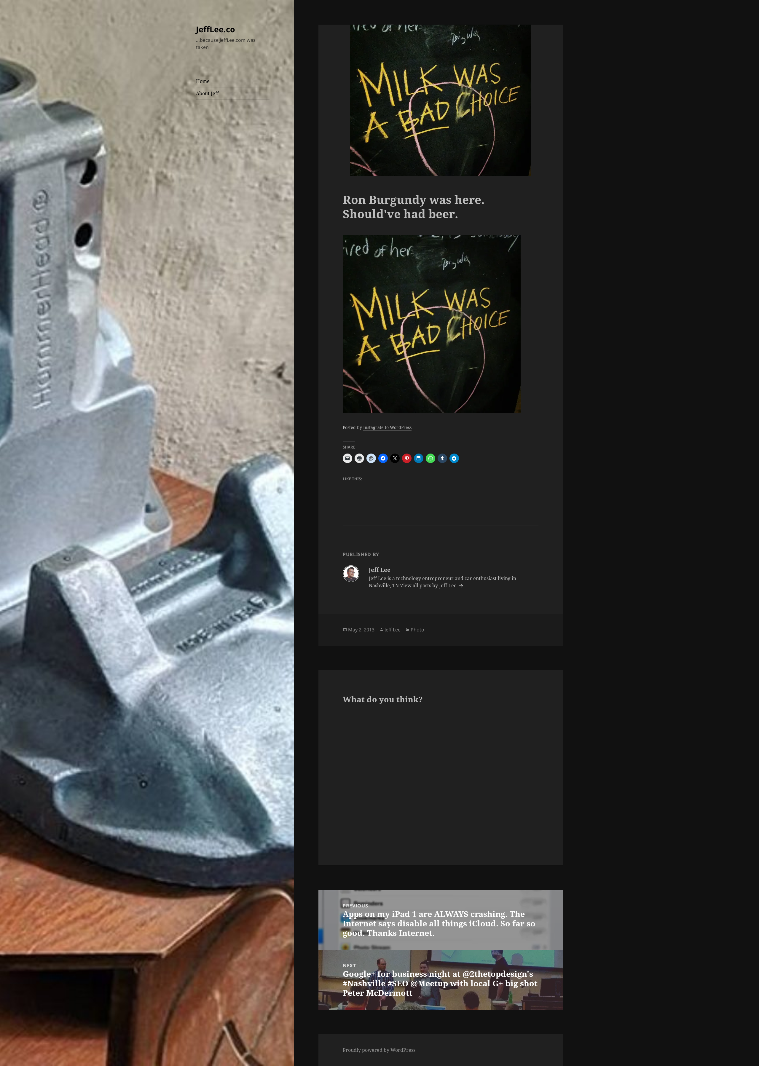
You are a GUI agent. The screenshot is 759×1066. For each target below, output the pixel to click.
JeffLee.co (215, 29)
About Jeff (207, 93)
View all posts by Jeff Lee (429, 585)
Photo (417, 629)
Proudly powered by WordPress (379, 1050)
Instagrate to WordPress (387, 427)
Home (203, 81)
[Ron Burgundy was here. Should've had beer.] (440, 324)
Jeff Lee (393, 629)
